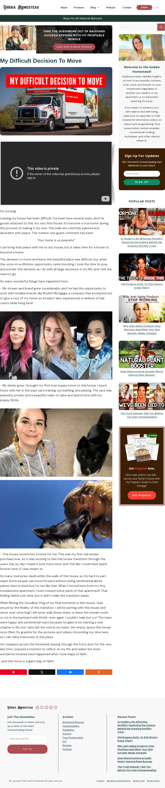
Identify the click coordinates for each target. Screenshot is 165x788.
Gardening (68, 730)
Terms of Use (139, 780)
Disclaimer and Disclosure (118, 780)
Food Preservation (73, 737)
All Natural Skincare (73, 722)
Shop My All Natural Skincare (82, 18)
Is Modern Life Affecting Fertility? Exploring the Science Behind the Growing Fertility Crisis (142, 242)
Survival (67, 733)
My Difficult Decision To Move (41, 60)
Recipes (67, 745)
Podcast (67, 749)
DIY (65, 741)
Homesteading (71, 726)
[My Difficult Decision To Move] (56, 101)
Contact (100, 780)
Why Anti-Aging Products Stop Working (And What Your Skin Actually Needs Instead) (141, 329)
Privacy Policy (153, 780)
